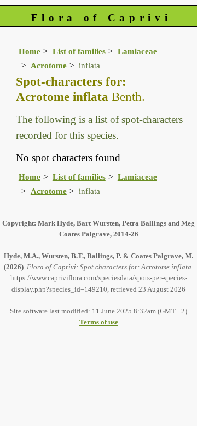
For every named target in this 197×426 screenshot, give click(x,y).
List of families (79, 51)
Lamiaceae (137, 51)
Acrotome (49, 65)
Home (29, 51)
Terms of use (98, 322)
